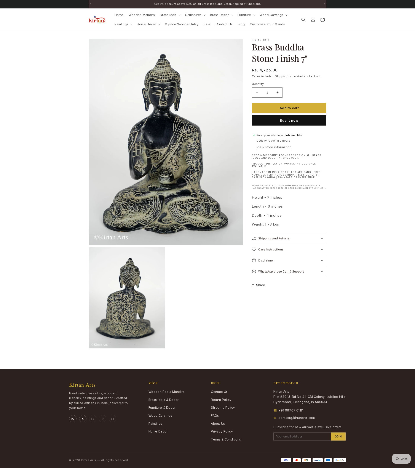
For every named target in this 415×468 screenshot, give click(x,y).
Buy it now (289, 120)
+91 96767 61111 (288, 410)
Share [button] (260, 285)
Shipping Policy (223, 407)
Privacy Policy (222, 431)
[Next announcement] (325, 4)
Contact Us (219, 392)
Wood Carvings (160, 415)
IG (72, 418)
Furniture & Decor (162, 407)
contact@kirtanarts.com (294, 418)
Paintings (155, 423)
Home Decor (158, 431)
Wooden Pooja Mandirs (166, 392)
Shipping (281, 76)
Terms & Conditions (226, 439)
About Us (218, 423)
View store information (274, 147)
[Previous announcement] (90, 4)
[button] (170, 14)
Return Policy (221, 400)
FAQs (215, 415)
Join (338, 436)
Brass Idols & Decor (163, 400)
